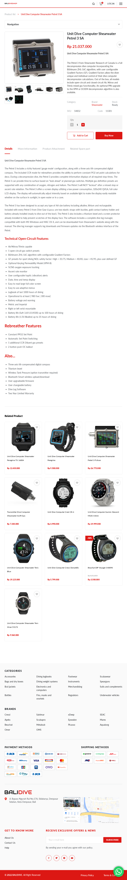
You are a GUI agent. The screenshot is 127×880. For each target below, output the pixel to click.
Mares (103, 719)
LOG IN (110, 3)
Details (8, 148)
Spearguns (105, 681)
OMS (38, 729)
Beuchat (9, 724)
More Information (27, 148)
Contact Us (10, 842)
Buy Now (109, 135)
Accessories (10, 676)
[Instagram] (64, 858)
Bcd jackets (10, 686)
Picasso (71, 724)
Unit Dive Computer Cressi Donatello (63, 568)
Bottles (8, 695)
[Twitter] (56, 858)
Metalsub (40, 724)
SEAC (102, 714)
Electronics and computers (43, 688)
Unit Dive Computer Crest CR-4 (61, 512)
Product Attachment (54, 148)
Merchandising (75, 686)
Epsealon (72, 719)
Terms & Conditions (113, 875)
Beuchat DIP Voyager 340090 (100, 568)
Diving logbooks (44, 676)
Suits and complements (111, 686)
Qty (72, 119)
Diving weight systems (47, 681)
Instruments (74, 681)
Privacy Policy (87, 875)
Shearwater (97, 105)
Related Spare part (80, 148)
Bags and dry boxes (14, 681)
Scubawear (105, 676)
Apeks (7, 719)
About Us (9, 837)
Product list (10, 14)
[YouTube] (72, 858)
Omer (7, 729)
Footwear (72, 676)
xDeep (71, 714)
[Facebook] (49, 858)
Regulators (73, 695)
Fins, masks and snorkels (43, 697)
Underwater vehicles (109, 695)
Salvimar (40, 714)
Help (7, 847)
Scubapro (41, 719)
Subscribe (112, 840)
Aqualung (104, 724)
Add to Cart (82, 135)
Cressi (7, 714)
